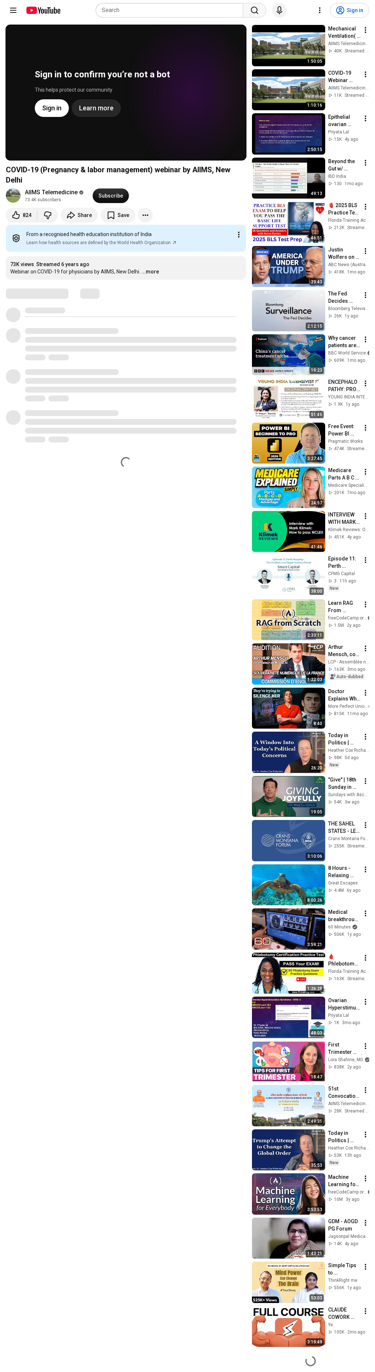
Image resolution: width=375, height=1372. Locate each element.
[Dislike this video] (47, 215)
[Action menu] (238, 234)
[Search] (254, 10)
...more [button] (150, 272)
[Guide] (13, 10)
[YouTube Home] (43, 10)
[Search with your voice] (279, 10)
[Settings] (319, 10)
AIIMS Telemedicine (51, 192)
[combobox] (171, 10)
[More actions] (145, 215)
